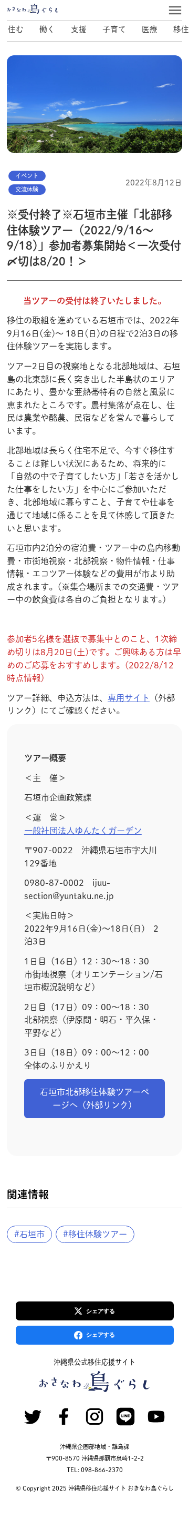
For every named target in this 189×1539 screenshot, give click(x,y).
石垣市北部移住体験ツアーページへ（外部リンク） (94, 1098)
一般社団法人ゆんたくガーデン (83, 830)
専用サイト (129, 698)
